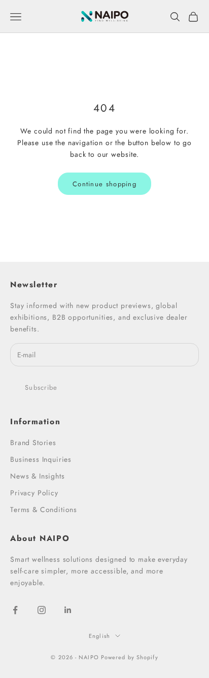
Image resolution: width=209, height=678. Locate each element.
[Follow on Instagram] (42, 610)
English (99, 636)
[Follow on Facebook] (15, 610)
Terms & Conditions (43, 509)
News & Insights (37, 476)
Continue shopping (104, 184)
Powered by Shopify (129, 657)
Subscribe (41, 387)
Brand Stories (33, 442)
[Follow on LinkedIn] (68, 610)
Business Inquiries (41, 459)
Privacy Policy (34, 493)
